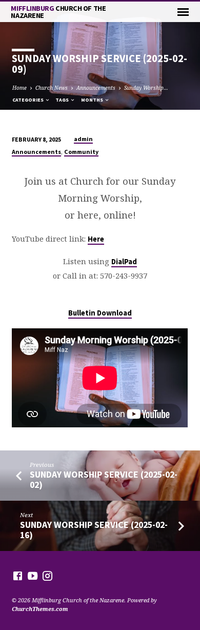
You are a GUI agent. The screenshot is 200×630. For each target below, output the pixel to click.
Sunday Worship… (146, 87)
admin (83, 139)
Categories (28, 99)
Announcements (95, 87)
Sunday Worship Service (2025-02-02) (103, 479)
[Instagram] (47, 575)
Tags (62, 99)
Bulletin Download (100, 313)
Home (19, 87)
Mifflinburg (58, 12)
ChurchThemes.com (40, 609)
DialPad (124, 261)
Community (81, 151)
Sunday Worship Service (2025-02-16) (94, 530)
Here (96, 239)
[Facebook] (18, 575)
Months (92, 99)
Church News (51, 87)
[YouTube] (32, 575)
